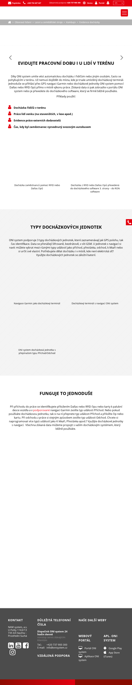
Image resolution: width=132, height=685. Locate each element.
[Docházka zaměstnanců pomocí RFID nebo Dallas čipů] (37, 159)
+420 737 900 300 (73, 2)
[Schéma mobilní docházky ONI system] (66, 513)
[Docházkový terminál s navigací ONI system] (95, 283)
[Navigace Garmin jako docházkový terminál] (37, 283)
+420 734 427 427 (34, 3)
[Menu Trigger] (124, 12)
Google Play (115, 648)
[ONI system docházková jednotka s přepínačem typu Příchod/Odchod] (37, 329)
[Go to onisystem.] (9, 22)
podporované (41, 410)
